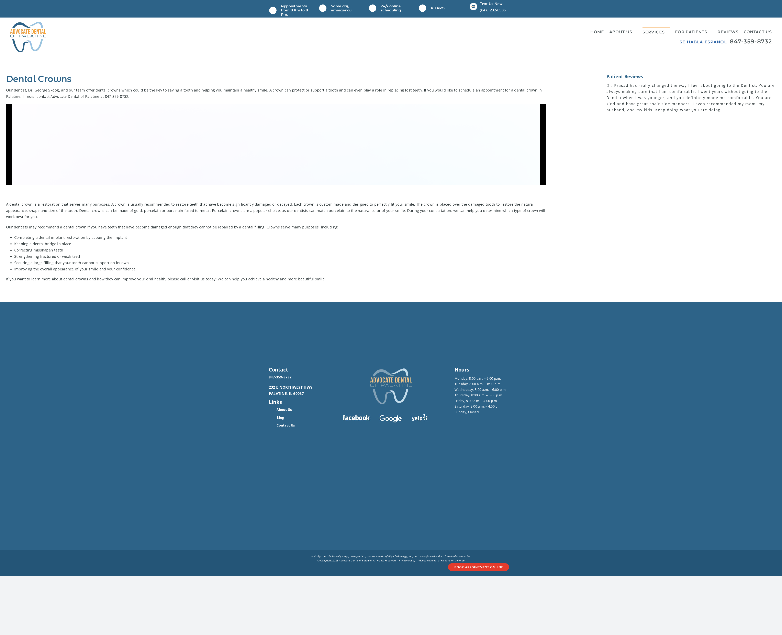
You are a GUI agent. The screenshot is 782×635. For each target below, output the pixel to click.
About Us (284, 409)
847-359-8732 (751, 41)
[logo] (28, 23)
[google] (390, 416)
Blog (280, 417)
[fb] (356, 415)
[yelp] (419, 414)
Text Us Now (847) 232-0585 (493, 6)
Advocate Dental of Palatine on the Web (441, 560)
